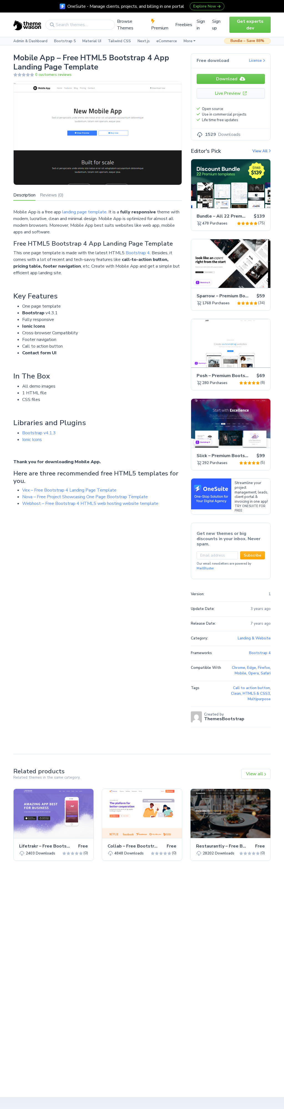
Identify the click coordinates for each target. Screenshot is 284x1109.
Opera (253, 673)
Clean (236, 693)
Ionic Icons (32, 440)
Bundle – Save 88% (247, 40)
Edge (251, 667)
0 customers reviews (53, 75)
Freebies (183, 25)
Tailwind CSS (119, 41)
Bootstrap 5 (65, 41)
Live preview (250, 201)
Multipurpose (259, 699)
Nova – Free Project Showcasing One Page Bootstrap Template (85, 497)
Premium (159, 28)
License (256, 60)
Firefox (264, 667)
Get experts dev (250, 24)
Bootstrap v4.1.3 (39, 433)
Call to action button (251, 688)
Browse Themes (125, 24)
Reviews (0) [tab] (52, 195)
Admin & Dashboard (30, 41)
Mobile (240, 673)
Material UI (91, 41)
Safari (266, 673)
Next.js (144, 41)
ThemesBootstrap (224, 719)
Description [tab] (24, 195)
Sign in (201, 24)
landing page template (84, 212)
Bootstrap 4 (138, 253)
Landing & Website (254, 638)
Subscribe (252, 555)
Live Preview (228, 93)
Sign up (216, 24)
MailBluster (205, 568)
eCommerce (166, 41)
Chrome (238, 667)
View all (255, 774)
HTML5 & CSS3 (256, 693)
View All (260, 151)
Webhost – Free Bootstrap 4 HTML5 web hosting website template (90, 503)
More (188, 41)
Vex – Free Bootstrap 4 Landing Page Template (69, 490)
